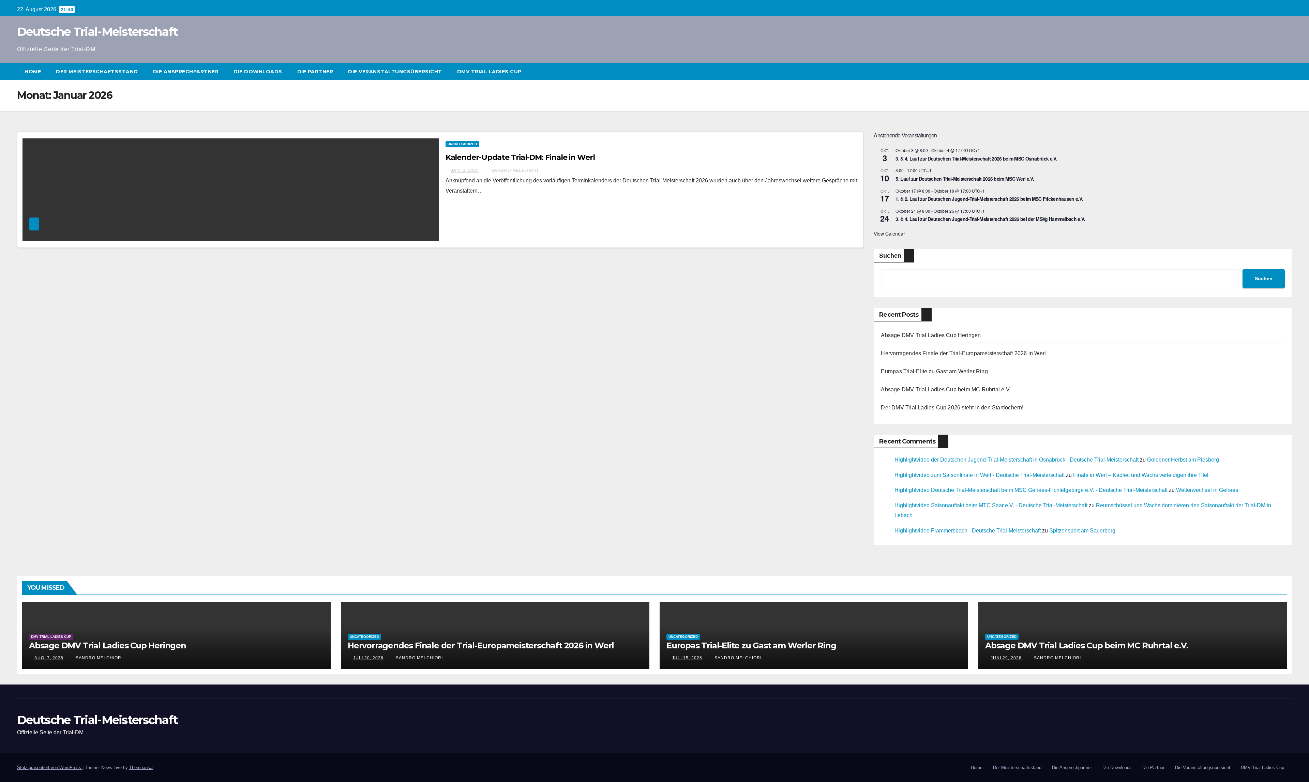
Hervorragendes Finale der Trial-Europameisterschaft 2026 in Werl (963, 353)
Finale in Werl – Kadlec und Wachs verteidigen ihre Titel (1140, 475)
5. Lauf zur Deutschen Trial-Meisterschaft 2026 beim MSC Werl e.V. (965, 178)
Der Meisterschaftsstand (97, 72)
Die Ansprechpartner (186, 72)
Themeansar (141, 767)
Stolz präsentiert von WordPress (49, 767)
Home (33, 72)
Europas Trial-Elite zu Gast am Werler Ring (934, 371)
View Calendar (889, 233)
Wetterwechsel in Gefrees (1207, 490)
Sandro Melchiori (514, 170)
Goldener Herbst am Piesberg (1183, 460)
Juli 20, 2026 (368, 658)
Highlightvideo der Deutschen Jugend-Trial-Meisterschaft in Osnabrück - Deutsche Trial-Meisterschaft (1016, 460)
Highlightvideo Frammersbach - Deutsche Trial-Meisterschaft (967, 530)
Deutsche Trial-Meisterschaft (97, 32)
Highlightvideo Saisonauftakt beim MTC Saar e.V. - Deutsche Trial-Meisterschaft (990, 505)
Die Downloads (258, 72)
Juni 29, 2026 (1006, 658)
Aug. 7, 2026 (48, 658)
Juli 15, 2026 (687, 658)
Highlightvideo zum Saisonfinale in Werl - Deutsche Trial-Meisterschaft (979, 475)
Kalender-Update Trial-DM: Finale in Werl (520, 157)
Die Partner (315, 72)
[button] (1287, 71)
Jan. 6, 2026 (465, 170)
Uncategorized (462, 144)
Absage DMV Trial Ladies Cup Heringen (931, 335)
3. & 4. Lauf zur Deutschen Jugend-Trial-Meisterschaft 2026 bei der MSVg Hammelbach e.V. (990, 218)
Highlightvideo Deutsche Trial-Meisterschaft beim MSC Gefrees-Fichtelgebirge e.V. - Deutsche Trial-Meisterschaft (1031, 490)
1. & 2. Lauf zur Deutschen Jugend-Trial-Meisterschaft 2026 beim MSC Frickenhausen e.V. (989, 198)
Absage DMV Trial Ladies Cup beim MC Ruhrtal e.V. (946, 389)
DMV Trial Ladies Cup (489, 72)
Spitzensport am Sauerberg (1082, 530)
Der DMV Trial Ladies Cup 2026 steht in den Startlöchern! (952, 407)
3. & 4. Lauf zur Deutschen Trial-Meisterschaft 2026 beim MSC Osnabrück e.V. (976, 158)
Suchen (890, 255)
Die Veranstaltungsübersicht (395, 72)
